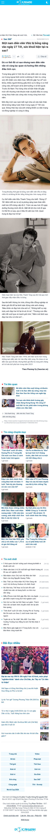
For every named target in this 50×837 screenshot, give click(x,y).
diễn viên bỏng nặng (9, 417)
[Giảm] (14, 56)
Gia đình (37, 774)
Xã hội (12, 759)
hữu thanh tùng (10, 413)
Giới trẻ (37, 769)
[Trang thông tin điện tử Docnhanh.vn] (24, 2)
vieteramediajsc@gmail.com (32, 806)
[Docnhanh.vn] (25, 830)
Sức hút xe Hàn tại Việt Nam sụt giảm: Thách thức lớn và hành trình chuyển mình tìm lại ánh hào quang (26, 604)
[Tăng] (22, 56)
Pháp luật (37, 759)
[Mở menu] (3, 2)
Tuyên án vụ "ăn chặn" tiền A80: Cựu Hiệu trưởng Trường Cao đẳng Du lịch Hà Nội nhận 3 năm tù (26, 621)
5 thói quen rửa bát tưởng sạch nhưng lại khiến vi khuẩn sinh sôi (26, 564)
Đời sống (12, 779)
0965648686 (11, 806)
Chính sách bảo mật (11, 816)
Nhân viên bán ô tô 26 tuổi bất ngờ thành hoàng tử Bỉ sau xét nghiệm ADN (26, 571)
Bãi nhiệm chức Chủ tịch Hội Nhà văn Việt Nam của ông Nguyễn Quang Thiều (26, 577)
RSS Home (25, 820)
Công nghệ (13, 784)
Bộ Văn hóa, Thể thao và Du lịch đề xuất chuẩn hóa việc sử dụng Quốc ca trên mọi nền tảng (26, 590)
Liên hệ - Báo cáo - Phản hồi (31, 816)
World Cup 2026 (13, 790)
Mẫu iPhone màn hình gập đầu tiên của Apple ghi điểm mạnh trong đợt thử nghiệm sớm (26, 597)
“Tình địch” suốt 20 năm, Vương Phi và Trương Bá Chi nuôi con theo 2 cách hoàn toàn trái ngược (26, 613)
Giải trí (12, 774)
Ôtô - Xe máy (37, 784)
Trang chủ (13, 754)
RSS (45, 816)
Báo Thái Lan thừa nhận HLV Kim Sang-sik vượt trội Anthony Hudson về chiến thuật (26, 583)
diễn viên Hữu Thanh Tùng (25, 413)
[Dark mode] (47, 2)
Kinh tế (12, 769)
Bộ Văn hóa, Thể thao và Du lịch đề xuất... (30, 35)
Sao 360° (37, 779)
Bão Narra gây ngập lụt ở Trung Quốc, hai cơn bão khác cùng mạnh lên (26, 629)
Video (37, 754)
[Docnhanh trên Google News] (6, 56)
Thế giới (13, 764)
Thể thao (37, 764)
